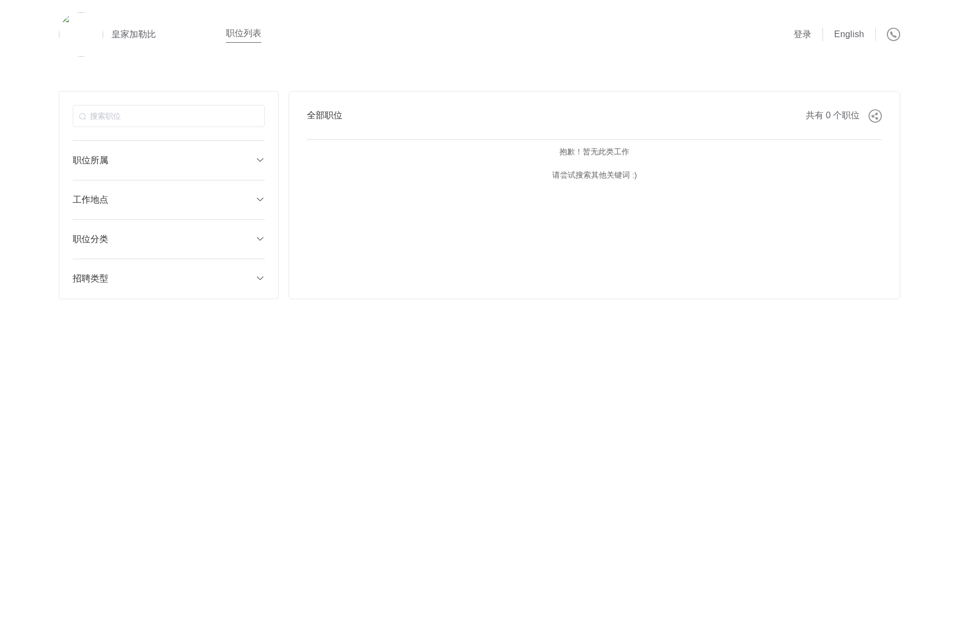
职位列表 (243, 33)
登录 (802, 34)
